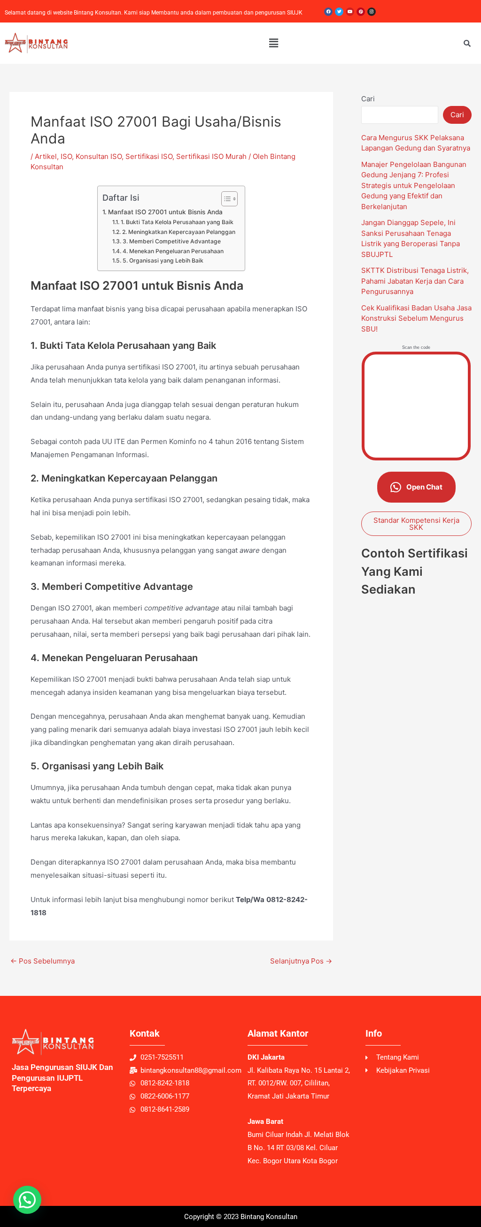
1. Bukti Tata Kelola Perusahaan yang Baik (177, 222)
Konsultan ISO (99, 156)
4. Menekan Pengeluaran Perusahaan (173, 251)
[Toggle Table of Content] (224, 199)
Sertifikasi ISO (148, 156)
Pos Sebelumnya (42, 960)
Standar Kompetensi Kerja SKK (416, 524)
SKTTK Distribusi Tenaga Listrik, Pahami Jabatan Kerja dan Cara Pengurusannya (415, 281)
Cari (368, 98)
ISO (66, 156)
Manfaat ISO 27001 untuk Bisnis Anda (165, 212)
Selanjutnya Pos (301, 960)
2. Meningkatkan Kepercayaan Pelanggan (178, 231)
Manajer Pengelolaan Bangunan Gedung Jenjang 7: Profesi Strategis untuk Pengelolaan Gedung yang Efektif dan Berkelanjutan (413, 185)
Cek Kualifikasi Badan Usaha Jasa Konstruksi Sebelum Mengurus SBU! (416, 318)
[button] (273, 43)
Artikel (46, 156)
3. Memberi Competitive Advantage (171, 241)
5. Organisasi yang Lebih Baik (163, 260)
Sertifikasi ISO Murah (211, 156)
